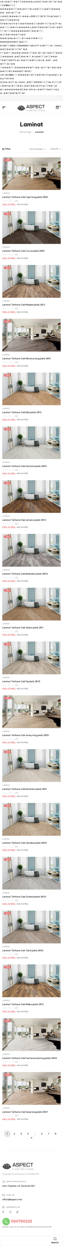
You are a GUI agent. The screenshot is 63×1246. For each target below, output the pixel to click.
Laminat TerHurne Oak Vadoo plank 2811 (22, 627)
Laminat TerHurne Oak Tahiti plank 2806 (22, 950)
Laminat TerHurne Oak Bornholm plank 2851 (24, 789)
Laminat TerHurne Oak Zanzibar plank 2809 (24, 843)
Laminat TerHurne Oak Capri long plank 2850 (25, 197)
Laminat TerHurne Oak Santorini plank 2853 (24, 466)
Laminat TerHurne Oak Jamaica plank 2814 (24, 520)
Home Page (25, 132)
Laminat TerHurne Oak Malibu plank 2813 (23, 1004)
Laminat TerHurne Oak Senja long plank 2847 (25, 1112)
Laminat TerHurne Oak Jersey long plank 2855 (25, 735)
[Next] (31, 1140)
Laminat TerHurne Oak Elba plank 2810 (22, 412)
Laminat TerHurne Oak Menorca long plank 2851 (26, 358)
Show (53, 149)
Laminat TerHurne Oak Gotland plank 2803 (24, 896)
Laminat (6, 193)
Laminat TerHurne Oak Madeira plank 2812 (23, 304)
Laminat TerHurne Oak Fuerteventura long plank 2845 (29, 1058)
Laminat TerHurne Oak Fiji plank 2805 (21, 681)
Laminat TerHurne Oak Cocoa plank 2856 (23, 251)
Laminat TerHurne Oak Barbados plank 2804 (25, 573)
